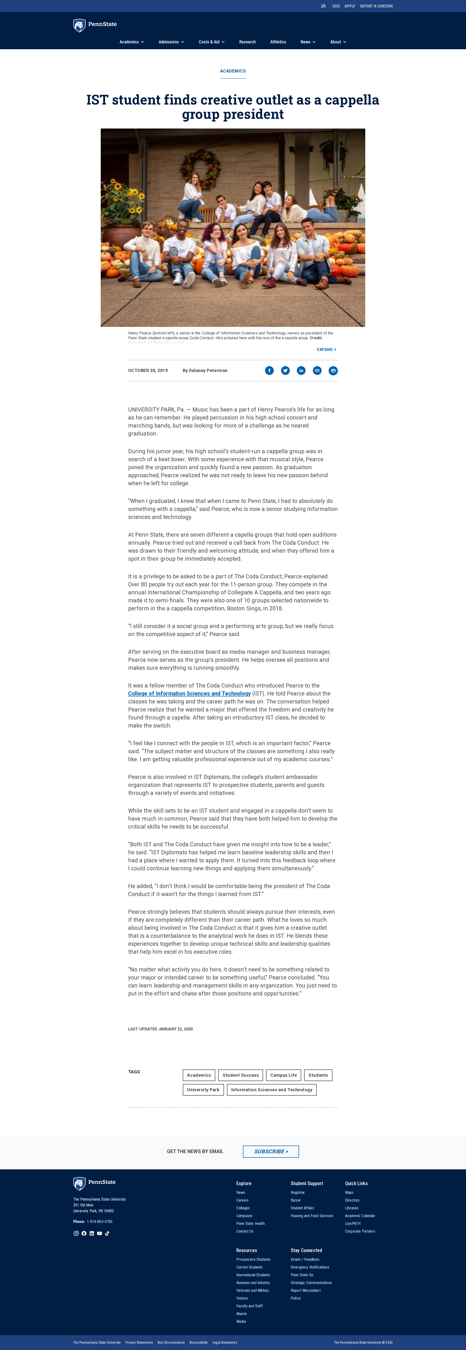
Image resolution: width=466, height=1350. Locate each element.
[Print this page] (333, 370)
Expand (325, 349)
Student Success (241, 1075)
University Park (203, 1089)
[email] (317, 371)
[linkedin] (301, 371)
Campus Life (283, 1075)
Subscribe (269, 1151)
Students (318, 1075)
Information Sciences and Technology (272, 1089)
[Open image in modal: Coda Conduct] (233, 228)
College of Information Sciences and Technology (189, 693)
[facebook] (269, 371)
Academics (233, 71)
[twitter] (285, 371)
